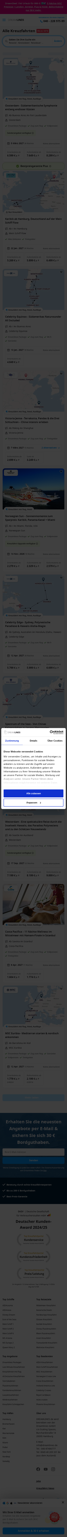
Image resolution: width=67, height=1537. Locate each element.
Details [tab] (33, 740)
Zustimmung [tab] (12, 740)
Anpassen (31, 802)
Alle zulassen (33, 793)
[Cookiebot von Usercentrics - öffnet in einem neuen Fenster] (49, 732)
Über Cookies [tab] (55, 740)
